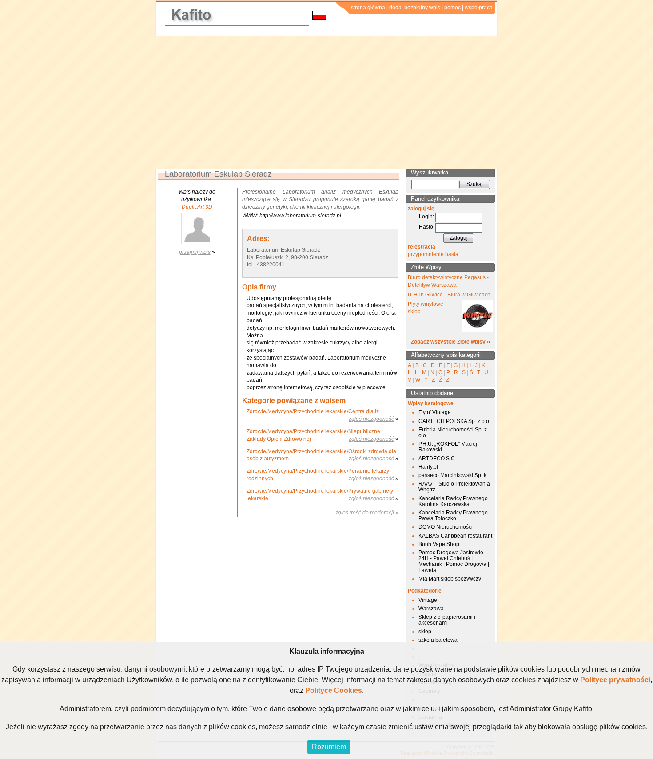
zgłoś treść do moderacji (364, 513)
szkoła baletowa (438, 640)
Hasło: (426, 227)
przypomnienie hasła (433, 254)
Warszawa (431, 608)
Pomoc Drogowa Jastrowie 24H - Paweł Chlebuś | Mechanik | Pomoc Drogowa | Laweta (453, 561)
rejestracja (421, 247)
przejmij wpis (195, 252)
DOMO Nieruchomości (445, 527)
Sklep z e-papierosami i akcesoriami (446, 620)
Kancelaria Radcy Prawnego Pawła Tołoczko (453, 516)
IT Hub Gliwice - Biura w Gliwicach (449, 295)
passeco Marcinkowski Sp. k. (453, 475)
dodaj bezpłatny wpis (414, 7)
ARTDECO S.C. (437, 458)
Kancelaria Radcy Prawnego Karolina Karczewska (453, 501)
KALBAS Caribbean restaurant (455, 536)
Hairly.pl (428, 467)
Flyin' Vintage (434, 412)
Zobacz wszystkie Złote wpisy (448, 342)
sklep (424, 632)
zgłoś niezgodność (371, 419)
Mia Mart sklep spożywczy (449, 579)
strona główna (368, 7)
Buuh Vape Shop (438, 544)
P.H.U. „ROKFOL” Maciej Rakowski (447, 447)
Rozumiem (329, 747)
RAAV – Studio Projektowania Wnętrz (454, 487)
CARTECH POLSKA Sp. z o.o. (454, 421)
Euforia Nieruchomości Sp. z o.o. (452, 433)
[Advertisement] (326, 102)
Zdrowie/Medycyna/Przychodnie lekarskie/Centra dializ (313, 411)
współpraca (479, 7)
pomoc (452, 7)
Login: (426, 216)
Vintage (427, 600)
